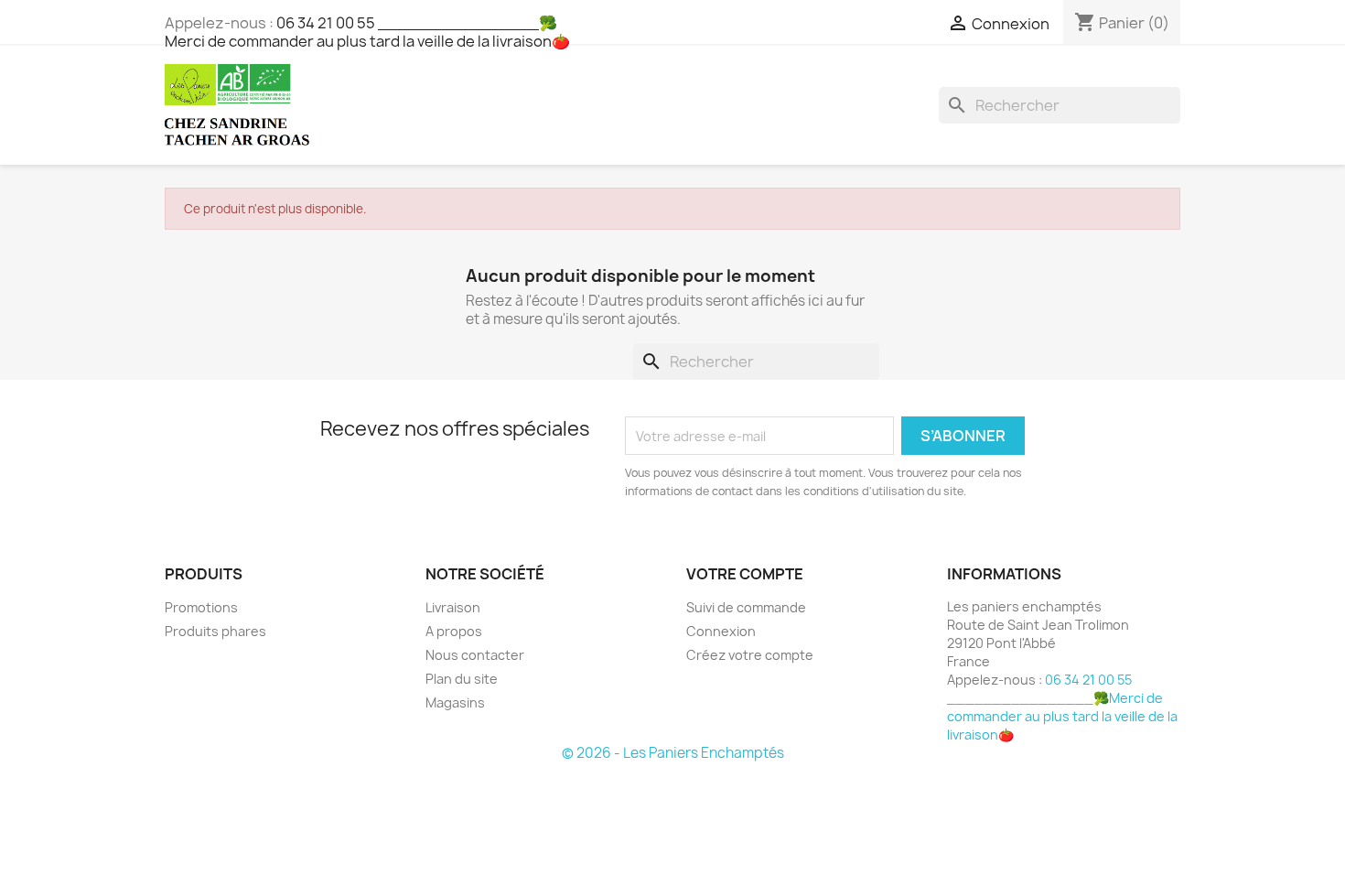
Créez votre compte (749, 655)
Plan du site (461, 678)
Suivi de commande (746, 607)
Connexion (721, 631)
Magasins (455, 702)
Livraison (452, 607)
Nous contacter (474, 655)
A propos (453, 631)
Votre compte (744, 574)
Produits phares (215, 631)
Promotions (201, 607)
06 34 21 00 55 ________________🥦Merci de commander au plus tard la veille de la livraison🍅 (367, 32)
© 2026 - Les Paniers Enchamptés (673, 752)
